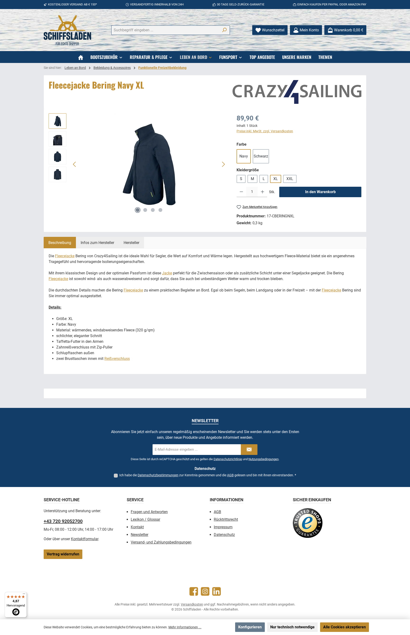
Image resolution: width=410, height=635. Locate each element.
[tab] (60, 242)
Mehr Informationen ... (184, 627)
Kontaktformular (84, 539)
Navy (243, 156)
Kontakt (137, 527)
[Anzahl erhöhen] (262, 192)
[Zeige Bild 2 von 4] (145, 210)
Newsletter (139, 534)
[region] (138, 164)
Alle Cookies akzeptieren (344, 627)
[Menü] (24, 595)
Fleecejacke (65, 256)
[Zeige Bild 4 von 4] (160, 210)
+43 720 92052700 (63, 521)
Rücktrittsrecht (226, 519)
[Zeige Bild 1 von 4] (138, 210)
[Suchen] (224, 30)
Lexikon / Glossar (145, 519)
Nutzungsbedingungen (263, 459)
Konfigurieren (250, 627)
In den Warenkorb (320, 192)
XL (275, 179)
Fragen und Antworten (149, 512)
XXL (289, 179)
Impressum (223, 527)
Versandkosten (192, 604)
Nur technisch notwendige (292, 627)
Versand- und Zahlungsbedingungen (161, 542)
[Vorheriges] (74, 164)
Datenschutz (224, 534)
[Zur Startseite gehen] (67, 30)
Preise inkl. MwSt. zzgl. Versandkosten (265, 131)
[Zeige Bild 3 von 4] (153, 210)
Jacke (167, 273)
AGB (230, 475)
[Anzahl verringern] (241, 192)
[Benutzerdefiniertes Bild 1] (307, 523)
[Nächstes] (223, 164)
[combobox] (165, 30)
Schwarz (261, 156)
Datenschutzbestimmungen (158, 475)
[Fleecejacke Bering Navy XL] (149, 164)
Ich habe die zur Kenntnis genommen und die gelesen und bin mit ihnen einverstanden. (207, 475)
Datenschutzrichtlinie (228, 459)
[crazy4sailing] (297, 92)
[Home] (81, 57)
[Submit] (249, 449)
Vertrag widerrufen (63, 554)
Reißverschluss (117, 358)
